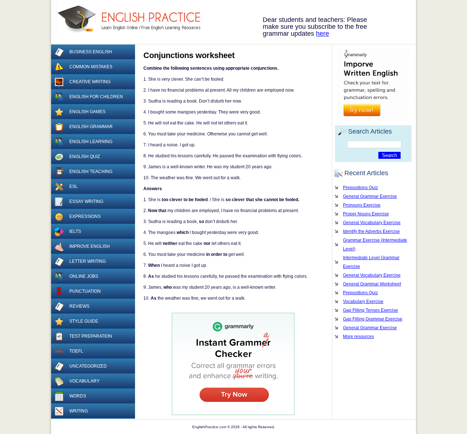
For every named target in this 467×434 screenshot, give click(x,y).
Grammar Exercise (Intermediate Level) (375, 244)
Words (77, 396)
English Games (87, 111)
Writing (78, 411)
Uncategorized (88, 366)
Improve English (89, 246)
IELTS (75, 231)
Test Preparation (90, 336)
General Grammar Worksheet (372, 284)
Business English (90, 51)
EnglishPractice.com (132, 19)
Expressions (85, 216)
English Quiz (84, 156)
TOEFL (76, 351)
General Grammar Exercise (370, 196)
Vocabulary (84, 381)
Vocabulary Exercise (363, 301)
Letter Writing (87, 261)
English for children (96, 96)
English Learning (90, 141)
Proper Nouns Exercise (366, 213)
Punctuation (85, 291)
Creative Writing (90, 81)
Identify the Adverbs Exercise (371, 231)
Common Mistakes (90, 66)
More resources (358, 336)
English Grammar (91, 126)
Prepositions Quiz (360, 187)
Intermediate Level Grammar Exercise (371, 262)
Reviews (79, 306)
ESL (73, 186)
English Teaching (90, 171)
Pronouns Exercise (362, 205)
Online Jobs (83, 276)
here (322, 33)
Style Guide (83, 321)
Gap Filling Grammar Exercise (372, 319)
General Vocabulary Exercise (372, 222)
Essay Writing (86, 201)
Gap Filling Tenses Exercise (370, 310)
